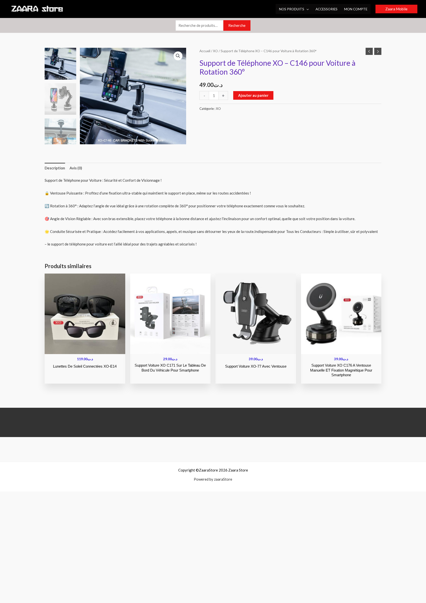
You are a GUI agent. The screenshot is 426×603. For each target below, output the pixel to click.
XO (215, 51)
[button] (306, 9)
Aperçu (85, 350)
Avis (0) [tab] (76, 168)
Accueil (204, 51)
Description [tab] (55, 168)
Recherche (237, 25)
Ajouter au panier (253, 95)
